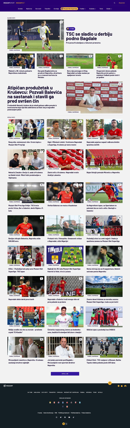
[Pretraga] (114, 3)
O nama (40, 413)
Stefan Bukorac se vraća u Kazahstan (62, 205)
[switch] (65, 423)
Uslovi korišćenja (48, 413)
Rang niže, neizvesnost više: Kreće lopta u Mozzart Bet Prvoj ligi (24, 143)
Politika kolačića (75, 413)
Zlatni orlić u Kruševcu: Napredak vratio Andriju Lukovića (63, 173)
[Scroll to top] (110, 383)
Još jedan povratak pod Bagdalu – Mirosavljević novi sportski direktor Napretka (61, 362)
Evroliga (60, 392)
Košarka (89, 392)
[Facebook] (65, 417)
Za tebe (30, 392)
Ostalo (100, 392)
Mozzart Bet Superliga (71, 392)
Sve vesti (45, 392)
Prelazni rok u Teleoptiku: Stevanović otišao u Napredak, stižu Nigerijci (65, 239)
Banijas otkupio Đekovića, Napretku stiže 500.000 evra (24, 239)
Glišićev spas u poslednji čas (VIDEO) (101, 330)
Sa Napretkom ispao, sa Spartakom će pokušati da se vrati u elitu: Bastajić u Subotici (102, 208)
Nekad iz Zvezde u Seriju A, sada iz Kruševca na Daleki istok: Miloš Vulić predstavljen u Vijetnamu (25, 175)
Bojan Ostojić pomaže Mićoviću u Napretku (103, 172)
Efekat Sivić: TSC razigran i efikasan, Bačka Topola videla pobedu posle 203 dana (104, 361)
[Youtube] (69, 417)
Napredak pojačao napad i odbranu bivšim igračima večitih (103, 143)
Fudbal (11, 50)
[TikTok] (73, 417)
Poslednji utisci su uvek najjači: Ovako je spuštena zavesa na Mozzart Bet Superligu (103, 239)
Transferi (52, 392)
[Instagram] (56, 417)
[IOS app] (122, 386)
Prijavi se (122, 3)
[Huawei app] (125, 386)
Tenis (94, 392)
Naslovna (37, 392)
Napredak (17, 50)
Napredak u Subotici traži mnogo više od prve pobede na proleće (63, 300)
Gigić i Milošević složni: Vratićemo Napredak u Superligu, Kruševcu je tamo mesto (65, 143)
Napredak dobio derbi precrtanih (21, 299)
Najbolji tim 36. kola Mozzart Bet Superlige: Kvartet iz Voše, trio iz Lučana (64, 270)
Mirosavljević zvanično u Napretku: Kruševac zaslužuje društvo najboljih (25, 361)
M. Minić (72, 28)
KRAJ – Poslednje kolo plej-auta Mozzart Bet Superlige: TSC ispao (25, 270)
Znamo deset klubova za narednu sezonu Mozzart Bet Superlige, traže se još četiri (102, 300)
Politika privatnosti (63, 413)
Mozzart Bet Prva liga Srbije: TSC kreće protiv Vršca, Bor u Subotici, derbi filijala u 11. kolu (25, 208)
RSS (56, 413)
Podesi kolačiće (86, 413)
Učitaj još (65, 373)
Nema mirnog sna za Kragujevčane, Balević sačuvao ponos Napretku (103, 270)
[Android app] (118, 386)
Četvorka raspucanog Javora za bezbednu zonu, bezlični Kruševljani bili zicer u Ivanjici (64, 331)
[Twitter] (60, 417)
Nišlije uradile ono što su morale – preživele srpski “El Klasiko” (25, 331)
